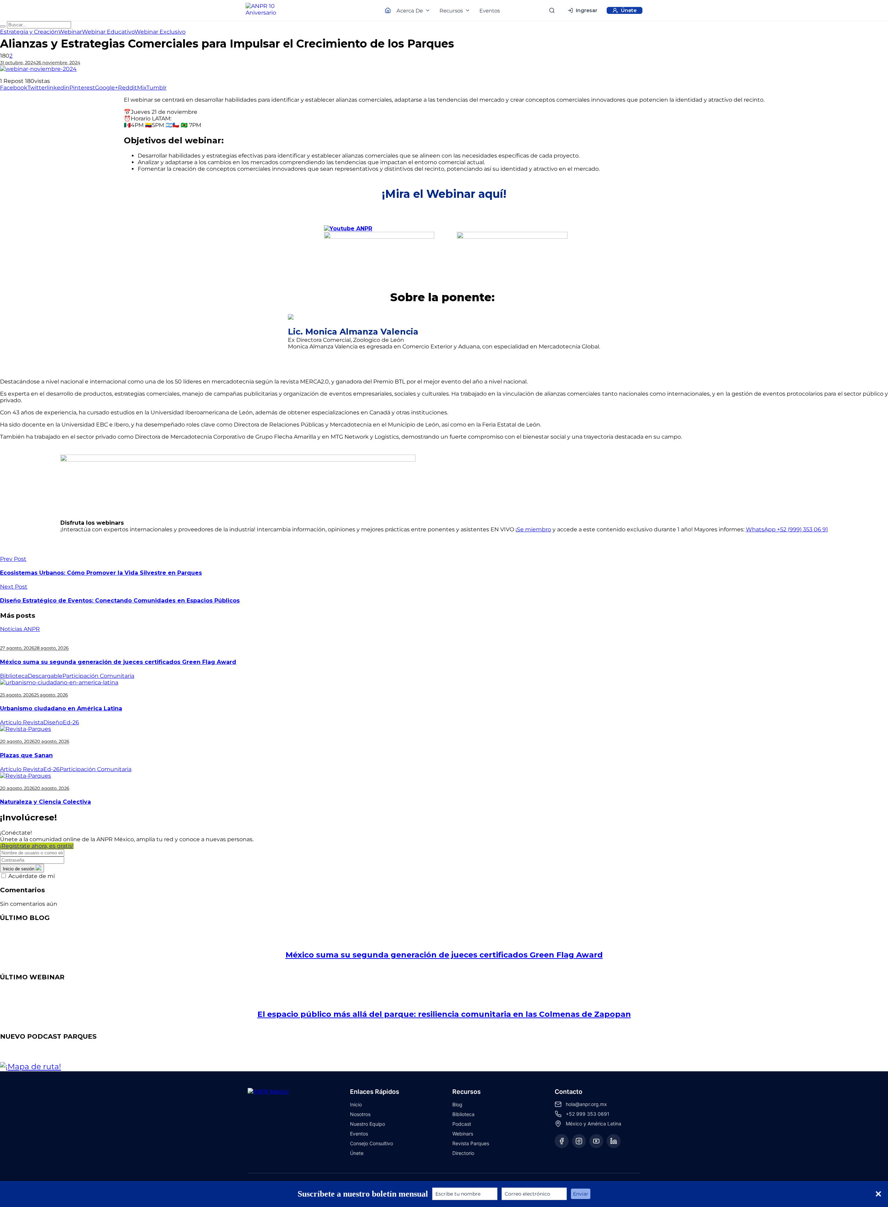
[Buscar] (552, 10)
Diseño (53, 722)
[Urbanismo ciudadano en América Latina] (59, 682)
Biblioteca (14, 676)
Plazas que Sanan (26, 755)
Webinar (70, 31)
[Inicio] (267, 10)
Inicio (356, 1104)
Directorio (463, 1153)
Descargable (45, 676)
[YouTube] (596, 1141)
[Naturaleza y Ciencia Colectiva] (25, 776)
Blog (457, 1104)
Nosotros (360, 1114)
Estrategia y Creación (29, 31)
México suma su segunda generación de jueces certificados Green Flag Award (118, 662)
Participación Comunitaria (98, 676)
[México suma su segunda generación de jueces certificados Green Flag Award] (444, 932)
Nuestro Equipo (367, 1124)
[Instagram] (579, 1141)
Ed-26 (71, 722)
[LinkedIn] (614, 1141)
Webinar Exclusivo (160, 31)
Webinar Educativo (108, 31)
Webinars (462, 1134)
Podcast (461, 1124)
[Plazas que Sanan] (25, 729)
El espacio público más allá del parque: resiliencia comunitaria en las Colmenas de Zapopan (444, 1014)
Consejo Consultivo (371, 1143)
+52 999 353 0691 (587, 1114)
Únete (357, 1153)
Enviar (580, 1194)
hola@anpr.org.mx (586, 1104)
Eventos (489, 10)
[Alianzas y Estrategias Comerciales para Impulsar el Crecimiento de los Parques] (444, 69)
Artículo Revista (21, 722)
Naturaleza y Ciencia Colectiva (45, 802)
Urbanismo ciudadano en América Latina (61, 708)
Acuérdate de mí (31, 876)
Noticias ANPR (20, 629)
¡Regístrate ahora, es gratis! (37, 846)
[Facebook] (562, 1141)
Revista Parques (470, 1143)
